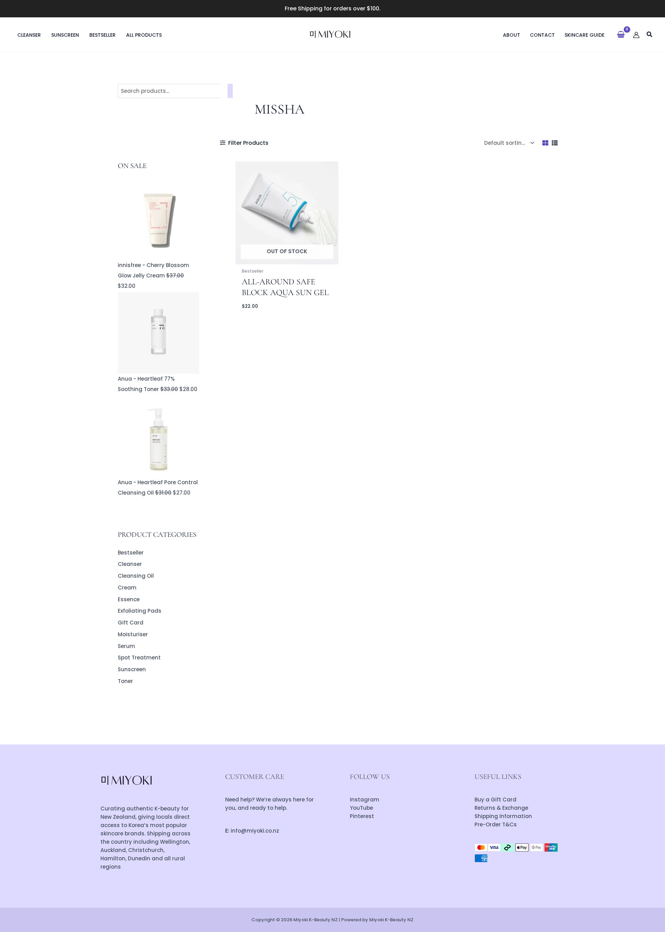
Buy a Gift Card (495, 799)
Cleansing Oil (136, 575)
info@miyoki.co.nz (255, 830)
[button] (650, 35)
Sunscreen (132, 669)
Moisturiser (133, 634)
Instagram (364, 799)
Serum (126, 646)
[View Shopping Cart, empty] (621, 34)
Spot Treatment (139, 657)
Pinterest (362, 816)
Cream (127, 587)
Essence (129, 599)
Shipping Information (503, 816)
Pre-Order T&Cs (496, 824)
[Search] (230, 91)
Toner (125, 681)
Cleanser (130, 564)
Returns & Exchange (501, 807)
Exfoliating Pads (139, 610)
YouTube (361, 807)
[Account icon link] (636, 35)
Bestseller (131, 552)
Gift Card (130, 622)
